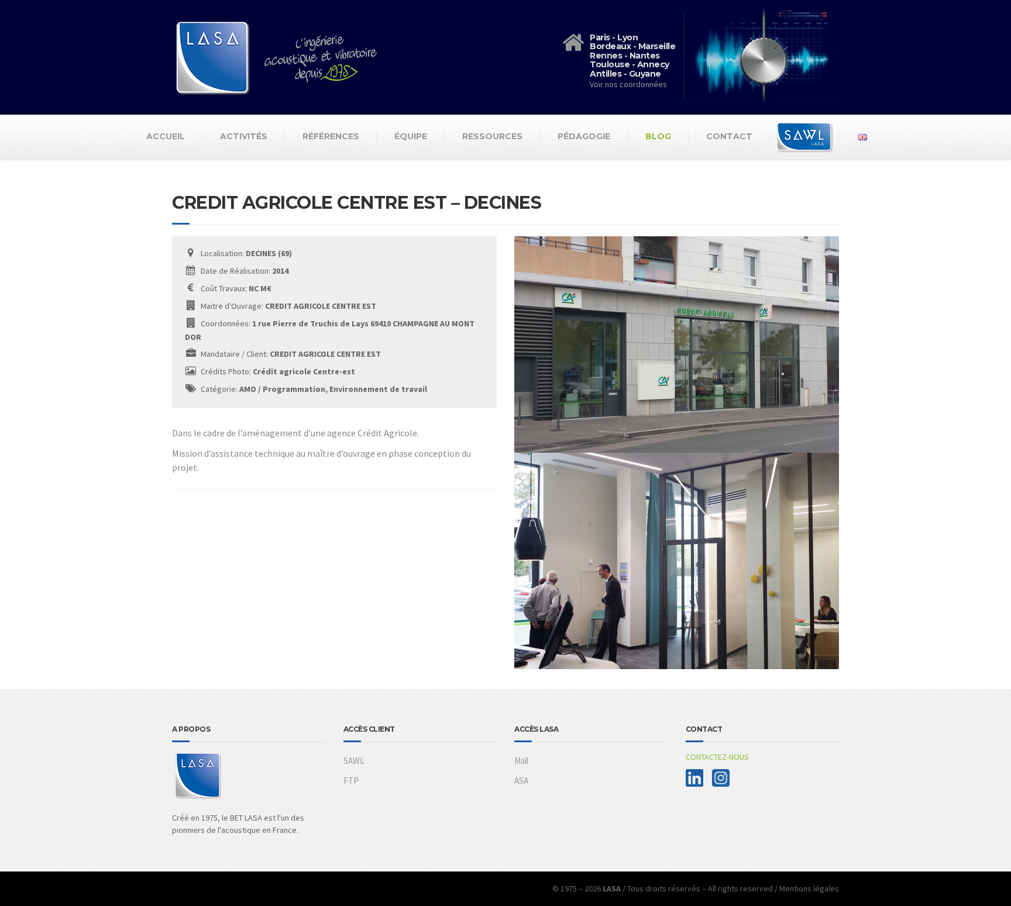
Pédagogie (584, 136)
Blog (658, 136)
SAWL (353, 760)
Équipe (410, 136)
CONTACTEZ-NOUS (717, 757)
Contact (729, 136)
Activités (243, 136)
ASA (521, 780)
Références (330, 136)
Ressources (492, 136)
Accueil (165, 136)
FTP (351, 780)
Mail (521, 760)
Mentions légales (809, 888)
